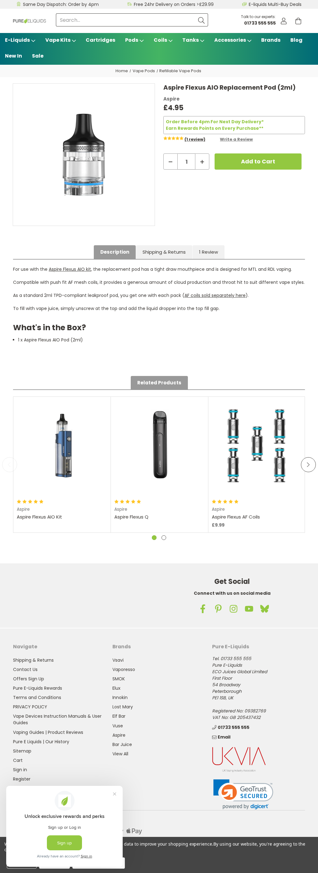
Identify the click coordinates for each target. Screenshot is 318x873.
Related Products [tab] (159, 382)
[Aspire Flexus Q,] (159, 445)
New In (13, 55)
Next (308, 464)
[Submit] (201, 19)
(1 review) (194, 139)
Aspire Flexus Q (131, 517)
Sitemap (22, 751)
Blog (296, 40)
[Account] (283, 21)
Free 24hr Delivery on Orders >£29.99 (174, 4)
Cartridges (100, 40)
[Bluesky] (264, 608)
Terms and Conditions (37, 697)
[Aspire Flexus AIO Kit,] (62, 445)
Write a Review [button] (236, 139)
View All (120, 754)
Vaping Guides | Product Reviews (48, 732)
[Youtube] (249, 608)
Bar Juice (122, 744)
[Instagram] (233, 608)
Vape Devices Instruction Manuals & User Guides (57, 719)
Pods (131, 40)
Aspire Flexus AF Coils (236, 517)
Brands (270, 40)
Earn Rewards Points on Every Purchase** (214, 128)
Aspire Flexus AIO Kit (39, 517)
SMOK (118, 679)
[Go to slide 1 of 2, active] (154, 537)
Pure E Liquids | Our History (41, 742)
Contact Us (25, 669)
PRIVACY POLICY (30, 707)
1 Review (208, 252)
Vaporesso (123, 669)
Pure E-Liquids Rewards (37, 688)
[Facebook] (202, 608)
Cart (18, 760)
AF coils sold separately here (215, 295)
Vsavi (118, 660)
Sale (37, 55)
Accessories (230, 40)
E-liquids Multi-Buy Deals (275, 4)
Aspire (118, 735)
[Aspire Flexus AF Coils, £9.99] (257, 445)
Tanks (190, 40)
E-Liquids (17, 40)
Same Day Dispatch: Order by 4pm (61, 4)
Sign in (20, 770)
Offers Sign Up (28, 679)
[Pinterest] (218, 608)
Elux (116, 688)
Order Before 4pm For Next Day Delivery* (215, 122)
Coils (160, 40)
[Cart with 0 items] (298, 21)
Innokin (120, 697)
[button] (243, 794)
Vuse (117, 726)
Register (21, 779)
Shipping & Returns (164, 252)
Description (114, 252)
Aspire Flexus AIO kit (70, 269)
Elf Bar (118, 716)
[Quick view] (62, 485)
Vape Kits (57, 40)
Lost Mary (122, 707)
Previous (9, 464)
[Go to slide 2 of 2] (163, 537)
